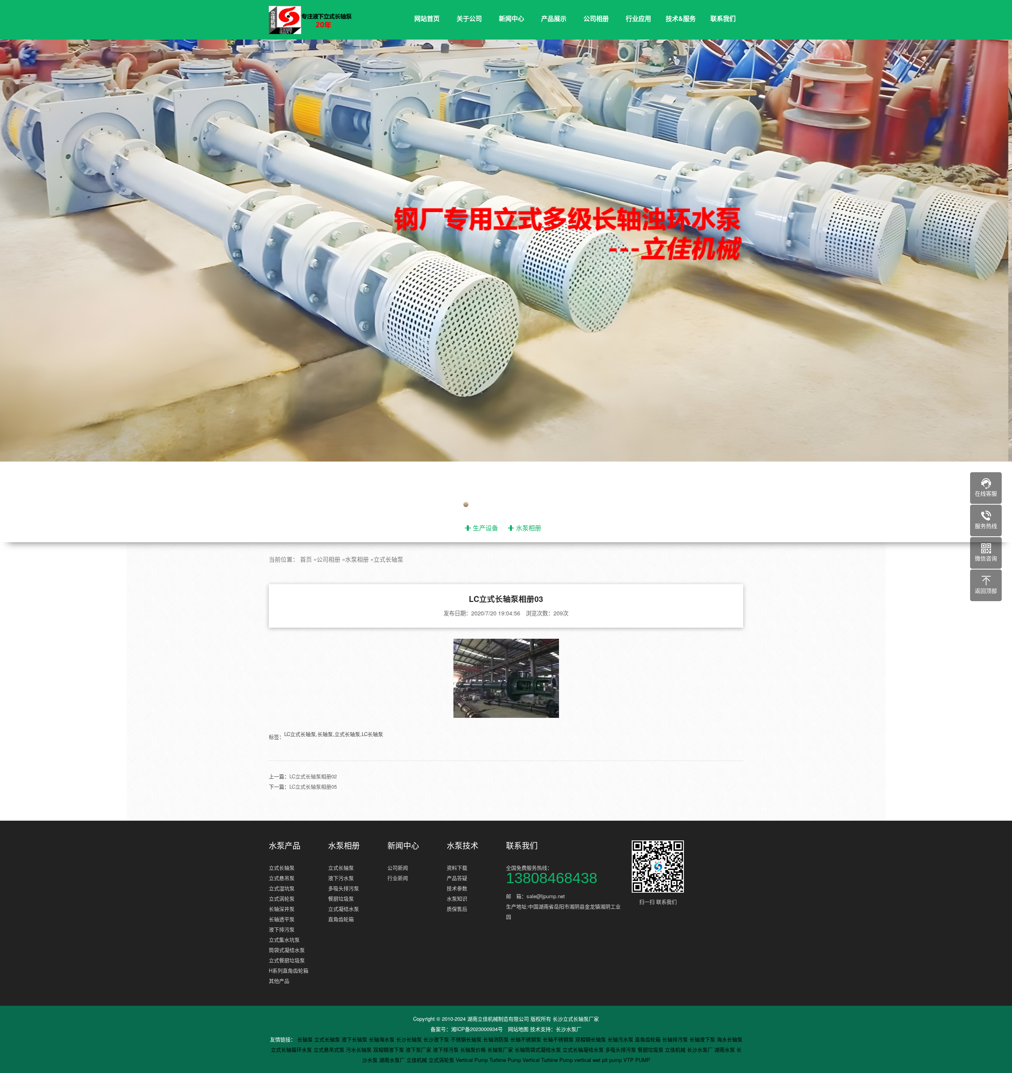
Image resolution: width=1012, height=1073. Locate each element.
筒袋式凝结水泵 (287, 950)
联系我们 (723, 18)
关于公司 (469, 18)
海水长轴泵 (729, 1039)
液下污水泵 (341, 878)
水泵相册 (528, 527)
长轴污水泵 (621, 1039)
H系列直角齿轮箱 (288, 970)
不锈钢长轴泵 (467, 1039)
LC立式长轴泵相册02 (313, 776)
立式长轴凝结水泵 (584, 1049)
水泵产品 (284, 845)
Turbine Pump (506, 1060)
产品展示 (553, 18)
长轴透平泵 (282, 919)
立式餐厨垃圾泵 (287, 960)
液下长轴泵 (355, 1039)
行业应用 (638, 18)
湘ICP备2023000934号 (477, 1029)
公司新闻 (397, 867)
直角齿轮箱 (341, 919)
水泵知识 (457, 898)
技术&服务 (681, 18)
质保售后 (457, 908)
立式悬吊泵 (282, 878)
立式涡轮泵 (282, 898)
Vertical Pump (472, 1060)
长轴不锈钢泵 (526, 1039)
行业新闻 (397, 878)
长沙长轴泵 (409, 1039)
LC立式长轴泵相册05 (313, 786)
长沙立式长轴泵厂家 (576, 1018)
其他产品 (279, 980)
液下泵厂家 (419, 1049)
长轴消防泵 (496, 1039)
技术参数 (457, 888)
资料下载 (457, 867)
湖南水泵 (725, 1049)
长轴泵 (305, 1039)
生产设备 (485, 527)
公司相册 (596, 18)
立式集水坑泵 (284, 939)
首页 (306, 559)
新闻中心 (511, 18)
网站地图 (518, 1029)
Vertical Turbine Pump (548, 1060)
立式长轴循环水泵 (292, 1049)
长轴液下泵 (703, 1039)
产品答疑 (457, 878)
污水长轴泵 (359, 1049)
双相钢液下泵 (389, 1049)
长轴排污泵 (675, 1039)
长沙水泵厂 (569, 1029)
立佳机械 (676, 1049)
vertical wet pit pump (598, 1060)
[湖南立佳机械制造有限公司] (316, 20)
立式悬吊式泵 (329, 1049)
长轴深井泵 (282, 908)
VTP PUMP (636, 1060)
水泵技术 (462, 845)
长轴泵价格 (473, 1049)
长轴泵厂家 (501, 1049)
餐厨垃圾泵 (341, 898)
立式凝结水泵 (343, 908)
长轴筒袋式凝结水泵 (539, 1049)
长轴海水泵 (382, 1039)
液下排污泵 (282, 929)
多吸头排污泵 (343, 888)
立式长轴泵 (388, 559)
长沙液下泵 (437, 1039)
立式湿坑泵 (282, 888)
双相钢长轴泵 (591, 1039)
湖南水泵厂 (392, 1060)
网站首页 (427, 18)
